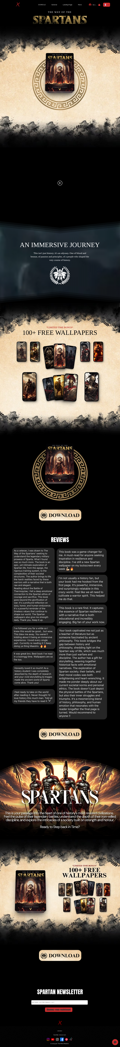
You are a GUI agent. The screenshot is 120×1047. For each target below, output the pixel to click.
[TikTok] (71, 1039)
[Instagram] (48, 1039)
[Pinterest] (66, 1039)
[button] (99, 4)
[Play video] (60, 183)
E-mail (34, 998)
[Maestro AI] (57, 1039)
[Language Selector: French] (106, 5)
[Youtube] (53, 1039)
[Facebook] (62, 1039)
